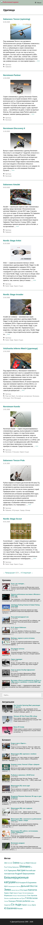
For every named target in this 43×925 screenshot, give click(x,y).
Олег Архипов (32, 895)
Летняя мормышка (28, 893)
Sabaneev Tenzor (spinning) (16, 19)
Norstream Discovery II (14, 128)
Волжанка (36, 396)
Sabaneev (8, 66)
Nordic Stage (9, 286)
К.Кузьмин (15, 452)
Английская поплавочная (24, 396)
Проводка (11, 901)
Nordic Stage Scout (12, 519)
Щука (34, 905)
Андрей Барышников (25, 873)
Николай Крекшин (22, 895)
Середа (22, 510)
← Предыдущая (9, 573)
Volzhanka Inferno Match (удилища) (20, 348)
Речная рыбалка (23, 901)
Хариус (24, 905)
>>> (38, 61)
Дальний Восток (29, 886)
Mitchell (33, 863)
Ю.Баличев (10, 908)
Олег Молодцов (16, 398)
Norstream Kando (11, 406)
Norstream (8, 120)
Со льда (16, 904)
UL (31, 867)
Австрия (21, 870)
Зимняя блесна (15, 890)
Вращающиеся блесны (14, 886)
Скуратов (7, 905)
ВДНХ (6, 886)
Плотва (6, 901)
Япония (19, 908)
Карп (11, 893)
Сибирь (32, 901)
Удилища (8, 64)
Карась (6, 893)
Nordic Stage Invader (13, 294)
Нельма (15, 895)
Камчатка (32, 890)
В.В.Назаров (21, 882)
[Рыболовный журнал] (10, 2)
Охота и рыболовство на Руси (14, 898)
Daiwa (16, 862)
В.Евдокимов (31, 882)
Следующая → (27, 573)
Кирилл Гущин (18, 286)
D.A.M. (10, 863)
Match (13, 396)
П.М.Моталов (31, 898)
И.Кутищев (6, 398)
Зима (7, 889)
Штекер (27, 510)
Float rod (8, 396)
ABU (5, 863)
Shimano (24, 866)
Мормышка (8, 895)
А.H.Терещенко (10, 871)
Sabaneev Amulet (11, 184)
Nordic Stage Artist (12, 240)
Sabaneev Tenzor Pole (14, 460)
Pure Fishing (8, 867)
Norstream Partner (12, 75)
